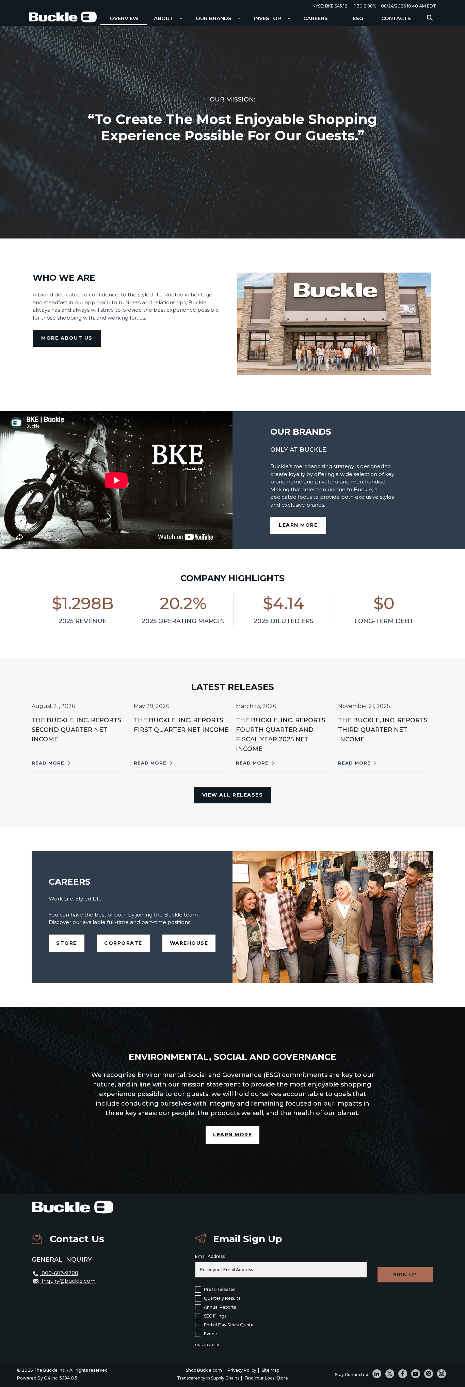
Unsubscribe (207, 1345)
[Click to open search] (430, 17)
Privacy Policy (241, 1370)
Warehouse (193, 943)
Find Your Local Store (266, 1378)
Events (211, 1333)
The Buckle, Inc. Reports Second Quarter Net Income (76, 729)
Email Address (210, 1256)
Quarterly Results (222, 1298)
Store (70, 943)
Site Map (270, 1370)
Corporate (127, 943)
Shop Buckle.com (204, 1370)
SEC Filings (215, 1316)
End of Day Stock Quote (229, 1324)
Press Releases (219, 1289)
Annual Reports (220, 1307)
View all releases (232, 795)
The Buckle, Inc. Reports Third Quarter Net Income (383, 729)
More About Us (67, 338)
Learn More (302, 528)
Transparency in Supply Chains (208, 1378)
